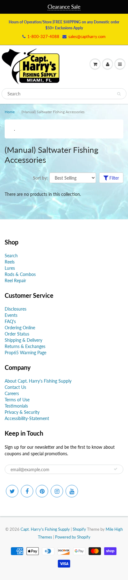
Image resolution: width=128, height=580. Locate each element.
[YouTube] (72, 491)
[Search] (119, 94)
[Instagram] (57, 491)
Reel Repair (15, 280)
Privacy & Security (22, 412)
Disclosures (15, 309)
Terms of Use (17, 399)
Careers (12, 393)
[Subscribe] (115, 469)
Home (10, 111)
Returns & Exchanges (25, 346)
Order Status (17, 333)
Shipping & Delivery (23, 340)
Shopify (79, 529)
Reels (10, 261)
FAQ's (10, 321)
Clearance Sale (64, 6)
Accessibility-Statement (27, 418)
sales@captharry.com (87, 36)
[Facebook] (27, 491)
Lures (10, 268)
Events (11, 315)
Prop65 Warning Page (25, 352)
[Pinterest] (42, 491)
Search (11, 255)
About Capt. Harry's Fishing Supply (38, 381)
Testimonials (16, 405)
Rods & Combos (20, 274)
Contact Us (15, 387)
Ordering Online (20, 327)
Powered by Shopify (72, 536)
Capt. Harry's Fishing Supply (45, 529)
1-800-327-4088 (43, 36)
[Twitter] (12, 491)
